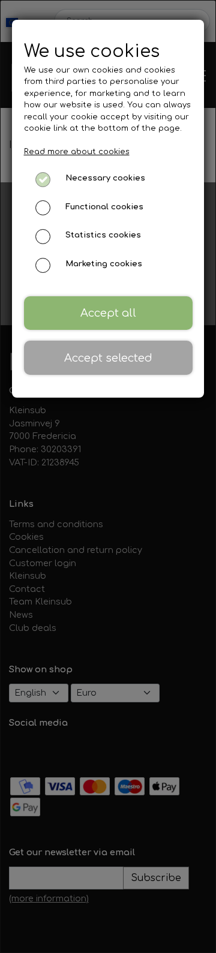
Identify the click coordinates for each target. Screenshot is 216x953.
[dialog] (108, 476)
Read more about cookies (77, 152)
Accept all (108, 313)
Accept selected (108, 358)
